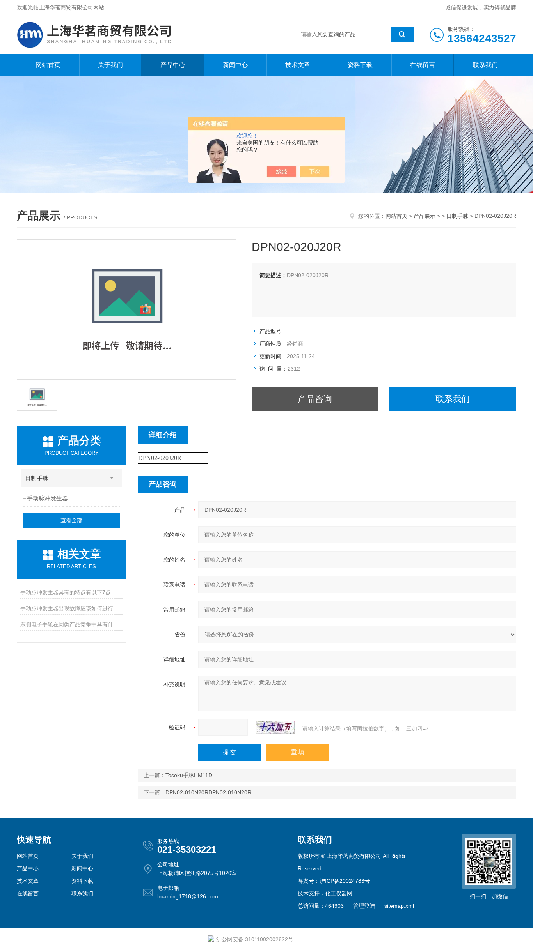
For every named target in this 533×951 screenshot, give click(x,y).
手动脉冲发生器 (47, 498)
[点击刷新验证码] (275, 727)
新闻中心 (235, 65)
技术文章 (297, 65)
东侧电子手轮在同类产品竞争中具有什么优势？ (71, 624)
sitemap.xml (399, 906)
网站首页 (48, 65)
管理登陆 (364, 906)
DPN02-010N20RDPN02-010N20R (208, 792)
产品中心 (172, 65)
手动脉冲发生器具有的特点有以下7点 (65, 592)
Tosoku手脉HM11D (188, 775)
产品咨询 (315, 399)
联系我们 (485, 65)
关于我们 (110, 65)
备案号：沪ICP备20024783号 (334, 881)
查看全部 (71, 520)
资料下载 (360, 65)
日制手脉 (457, 216)
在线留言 (422, 65)
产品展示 (424, 216)
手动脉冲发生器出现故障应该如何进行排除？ (71, 608)
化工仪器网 (338, 893)
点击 (112, 478)
